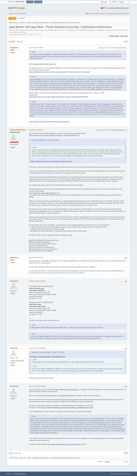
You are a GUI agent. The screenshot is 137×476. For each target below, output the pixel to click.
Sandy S (15, 281)
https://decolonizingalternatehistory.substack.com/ (44, 240)
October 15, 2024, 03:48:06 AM (37, 386)
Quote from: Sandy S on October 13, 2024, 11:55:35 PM (48, 352)
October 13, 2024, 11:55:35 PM (37, 281)
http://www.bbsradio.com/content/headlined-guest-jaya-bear (49, 122)
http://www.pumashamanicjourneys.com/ (42, 64)
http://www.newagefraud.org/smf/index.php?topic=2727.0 (66, 444)
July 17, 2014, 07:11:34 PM (36, 47)
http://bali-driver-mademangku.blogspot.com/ (44, 193)
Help (112, 474)
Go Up (11, 453)
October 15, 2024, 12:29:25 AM (37, 348)
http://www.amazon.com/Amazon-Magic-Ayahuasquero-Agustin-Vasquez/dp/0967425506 (58, 97)
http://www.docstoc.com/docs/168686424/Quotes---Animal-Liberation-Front (54, 135)
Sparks (15, 348)
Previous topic (114, 36)
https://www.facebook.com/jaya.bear (67, 390)
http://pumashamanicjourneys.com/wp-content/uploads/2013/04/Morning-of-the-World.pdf (59, 72)
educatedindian (18, 130)
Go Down (12, 42)
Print (126, 42)
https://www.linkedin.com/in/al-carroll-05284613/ (43, 249)
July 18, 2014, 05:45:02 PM (36, 257)
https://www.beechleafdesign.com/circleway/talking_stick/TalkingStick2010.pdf (67, 408)
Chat (91, 14)
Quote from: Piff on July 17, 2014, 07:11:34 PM (45, 140)
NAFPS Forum (16, 8)
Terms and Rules (119, 474)
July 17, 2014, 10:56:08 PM (36, 130)
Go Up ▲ (127, 474)
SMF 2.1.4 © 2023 (11, 474)
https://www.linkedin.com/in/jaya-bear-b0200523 (59, 396)
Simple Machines (21, 474)
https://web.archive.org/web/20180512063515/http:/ (75, 400)
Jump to (100, 461)
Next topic (124, 36)
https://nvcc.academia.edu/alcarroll (39, 242)
